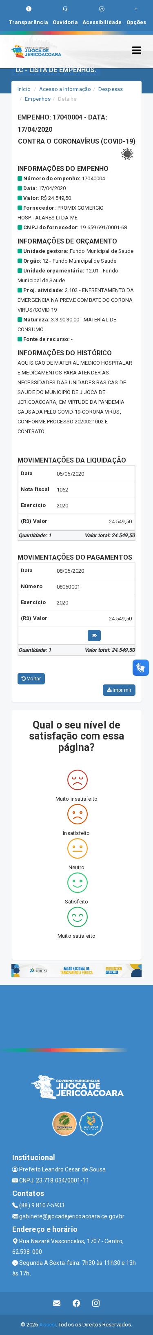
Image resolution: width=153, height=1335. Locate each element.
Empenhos (38, 99)
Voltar (33, 679)
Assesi (47, 1325)
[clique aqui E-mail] (57, 1303)
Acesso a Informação (65, 89)
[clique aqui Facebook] (76, 1303)
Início (24, 89)
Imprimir (121, 690)
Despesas (110, 89)
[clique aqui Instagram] (96, 1303)
